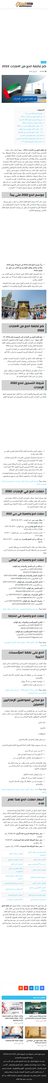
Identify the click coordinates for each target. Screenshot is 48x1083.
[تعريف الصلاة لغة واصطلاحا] (12, 1032)
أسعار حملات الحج (39, 870)
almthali (42, 71)
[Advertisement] (24, 35)
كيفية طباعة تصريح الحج (37, 895)
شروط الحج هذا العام (38, 877)
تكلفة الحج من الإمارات (14, 899)
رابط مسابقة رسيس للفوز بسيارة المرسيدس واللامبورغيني (35, 1017)
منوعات (43, 62)
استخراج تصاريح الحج (38, 899)
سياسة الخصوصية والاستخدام (24, 1057)
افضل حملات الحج (39, 883)
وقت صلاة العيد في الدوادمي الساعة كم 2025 (36, 1041)
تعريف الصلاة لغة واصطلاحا (14, 1040)
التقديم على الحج (39, 859)
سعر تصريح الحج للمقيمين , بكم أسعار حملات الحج (20, 609)
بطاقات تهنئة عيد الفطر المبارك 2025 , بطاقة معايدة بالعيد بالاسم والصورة (12, 1018)
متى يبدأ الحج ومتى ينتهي (37, 864)
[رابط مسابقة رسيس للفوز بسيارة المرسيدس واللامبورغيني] (35, 1008)
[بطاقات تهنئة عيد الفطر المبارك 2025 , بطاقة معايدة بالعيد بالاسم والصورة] (12, 1008)
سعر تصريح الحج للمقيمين (13, 883)
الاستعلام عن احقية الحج (14, 889)
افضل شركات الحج (16, 854)
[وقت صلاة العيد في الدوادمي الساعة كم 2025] (35, 1032)
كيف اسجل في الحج (15, 859)
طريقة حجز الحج (17, 864)
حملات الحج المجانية (15, 895)
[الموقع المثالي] (24, 4)
